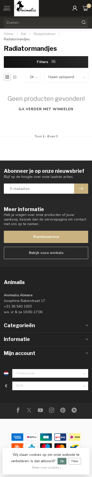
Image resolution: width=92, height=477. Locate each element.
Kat (23, 34)
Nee (75, 461)
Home (8, 34)
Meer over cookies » (46, 467)
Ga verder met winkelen (46, 109)
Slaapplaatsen (44, 34)
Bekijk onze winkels (46, 252)
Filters (43, 61)
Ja (62, 461)
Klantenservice (46, 236)
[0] (85, 8)
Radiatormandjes (17, 39)
